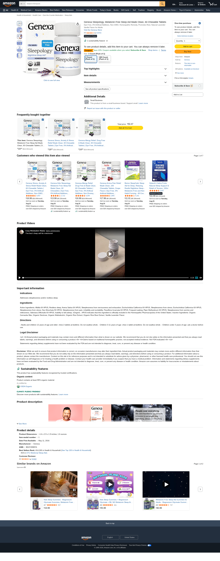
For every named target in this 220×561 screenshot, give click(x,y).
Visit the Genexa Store (93, 30)
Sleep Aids (68, 15)
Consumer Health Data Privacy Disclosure (112, 545)
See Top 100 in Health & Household (76, 450)
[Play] (19, 278)
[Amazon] (9, 4)
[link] (62, 128)
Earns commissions (53, 231)
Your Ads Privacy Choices (138, 545)
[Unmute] (201, 277)
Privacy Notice (91, 545)
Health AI (14, 10)
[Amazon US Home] (86, 538)
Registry (150, 10)
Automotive (199, 10)
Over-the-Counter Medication (53, 15)
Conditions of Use (78, 545)
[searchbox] (92, 3)
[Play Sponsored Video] (110, 484)
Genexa (187, 60)
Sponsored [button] (20, 467)
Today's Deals (105, 10)
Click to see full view (52, 80)
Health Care (37, 15)
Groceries (80, 10)
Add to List (178, 95)
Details (191, 78)
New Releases (68, 10)
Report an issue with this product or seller (103, 108)
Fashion (141, 10)
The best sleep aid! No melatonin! (39, 233)
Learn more (143, 103)
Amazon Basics (41, 10)
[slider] (105, 277)
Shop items (152, 50)
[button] (5, 10)
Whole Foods (92, 10)
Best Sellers (54, 10)
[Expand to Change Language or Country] (117, 538)
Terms (163, 50)
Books (116, 10)
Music (158, 10)
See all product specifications (97, 89)
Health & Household (24, 15)
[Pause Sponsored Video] (74, 490)
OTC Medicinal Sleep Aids (36, 453)
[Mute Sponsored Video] (74, 494)
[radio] (19, 23)
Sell (134, 10)
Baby (208, 10)
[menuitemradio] (196, 278)
